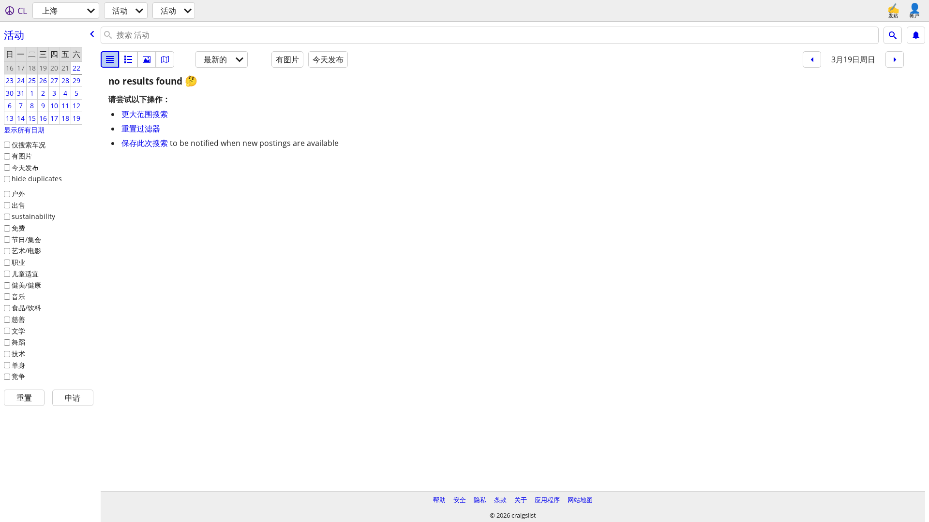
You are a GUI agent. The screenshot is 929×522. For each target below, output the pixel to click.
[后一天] (894, 59)
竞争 (18, 376)
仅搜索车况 (28, 144)
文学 (18, 330)
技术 (18, 353)
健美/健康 (26, 285)
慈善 (18, 319)
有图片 (22, 155)
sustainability (33, 216)
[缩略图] (128, 59)
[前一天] (812, 59)
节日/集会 (26, 239)
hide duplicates (37, 178)
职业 (18, 262)
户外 (18, 193)
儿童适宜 (25, 273)
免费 (18, 227)
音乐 (18, 296)
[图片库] (146, 59)
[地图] (165, 59)
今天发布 (25, 167)
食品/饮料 (26, 307)
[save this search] (916, 35)
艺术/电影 (26, 250)
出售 (18, 205)
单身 (18, 365)
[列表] (110, 59)
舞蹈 (18, 342)
